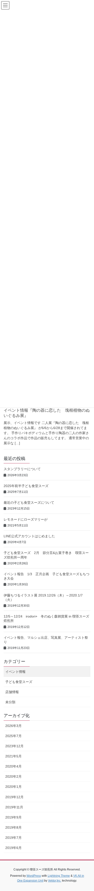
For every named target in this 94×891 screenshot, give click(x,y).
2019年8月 (13, 827)
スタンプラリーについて (22, 469)
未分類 (10, 702)
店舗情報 (12, 692)
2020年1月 (13, 787)
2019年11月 (14, 807)
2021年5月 (13, 756)
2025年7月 (13, 736)
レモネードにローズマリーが (25, 519)
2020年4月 (13, 766)
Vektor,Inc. (54, 880)
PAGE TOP (86, 859)
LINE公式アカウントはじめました (29, 536)
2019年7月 (13, 838)
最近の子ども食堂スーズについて (29, 502)
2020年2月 (13, 776)
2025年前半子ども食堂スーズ (26, 486)
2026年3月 (13, 726)
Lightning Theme (59, 875)
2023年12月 (14, 746)
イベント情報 (15, 672)
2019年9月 (13, 817)
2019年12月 (14, 797)
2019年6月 (13, 848)
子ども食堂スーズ (18, 682)
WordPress (34, 875)
